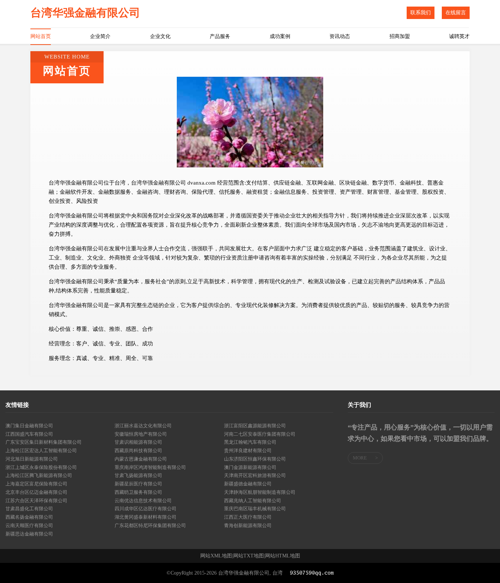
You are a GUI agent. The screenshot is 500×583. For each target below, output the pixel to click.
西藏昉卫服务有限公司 (138, 492)
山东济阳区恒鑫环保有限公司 (255, 459)
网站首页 (40, 36)
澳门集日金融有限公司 (29, 425)
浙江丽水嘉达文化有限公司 (143, 425)
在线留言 (455, 12)
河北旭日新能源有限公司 (31, 459)
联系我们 (420, 12)
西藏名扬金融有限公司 (29, 517)
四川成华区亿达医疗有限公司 (145, 508)
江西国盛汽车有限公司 (29, 434)
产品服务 (220, 36)
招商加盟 (399, 36)
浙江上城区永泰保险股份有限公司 (41, 467)
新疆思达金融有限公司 (29, 534)
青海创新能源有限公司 (248, 525)
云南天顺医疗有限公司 (29, 525)
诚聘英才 (459, 36)
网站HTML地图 (282, 556)
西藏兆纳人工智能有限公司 (252, 500)
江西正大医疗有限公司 (248, 517)
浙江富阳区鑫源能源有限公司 (255, 425)
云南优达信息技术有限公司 (143, 500)
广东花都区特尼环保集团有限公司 (150, 525)
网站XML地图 (216, 556)
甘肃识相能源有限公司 (138, 442)
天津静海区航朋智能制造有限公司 (259, 492)
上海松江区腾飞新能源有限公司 (38, 475)
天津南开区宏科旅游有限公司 (255, 475)
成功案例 (280, 36)
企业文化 (160, 36)
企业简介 (100, 36)
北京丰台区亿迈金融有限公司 (36, 492)
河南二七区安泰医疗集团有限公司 (259, 434)
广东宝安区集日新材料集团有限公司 (43, 442)
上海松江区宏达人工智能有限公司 (41, 450)
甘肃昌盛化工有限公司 (29, 508)
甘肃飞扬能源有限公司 (138, 475)
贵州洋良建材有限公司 (248, 450)
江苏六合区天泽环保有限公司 (36, 500)
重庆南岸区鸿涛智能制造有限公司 (150, 467)
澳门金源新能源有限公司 (250, 467)
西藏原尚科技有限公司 (138, 450)
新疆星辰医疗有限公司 (138, 484)
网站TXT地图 (248, 556)
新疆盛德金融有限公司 (248, 484)
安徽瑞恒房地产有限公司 (141, 434)
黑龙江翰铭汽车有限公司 (250, 442)
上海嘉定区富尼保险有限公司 (36, 484)
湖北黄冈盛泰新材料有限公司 (145, 517)
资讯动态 (339, 36)
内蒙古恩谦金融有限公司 (141, 459)
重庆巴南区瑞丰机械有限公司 (255, 508)
